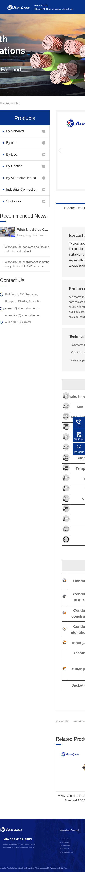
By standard (15, 131)
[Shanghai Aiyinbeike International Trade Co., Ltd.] (18, 8)
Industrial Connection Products (21, 191)
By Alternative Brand (21, 178)
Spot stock (13, 201)
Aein (65, 868)
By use (11, 143)
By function (14, 166)
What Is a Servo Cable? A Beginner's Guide (33, 229)
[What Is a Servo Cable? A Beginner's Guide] (7, 232)
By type (11, 154)
